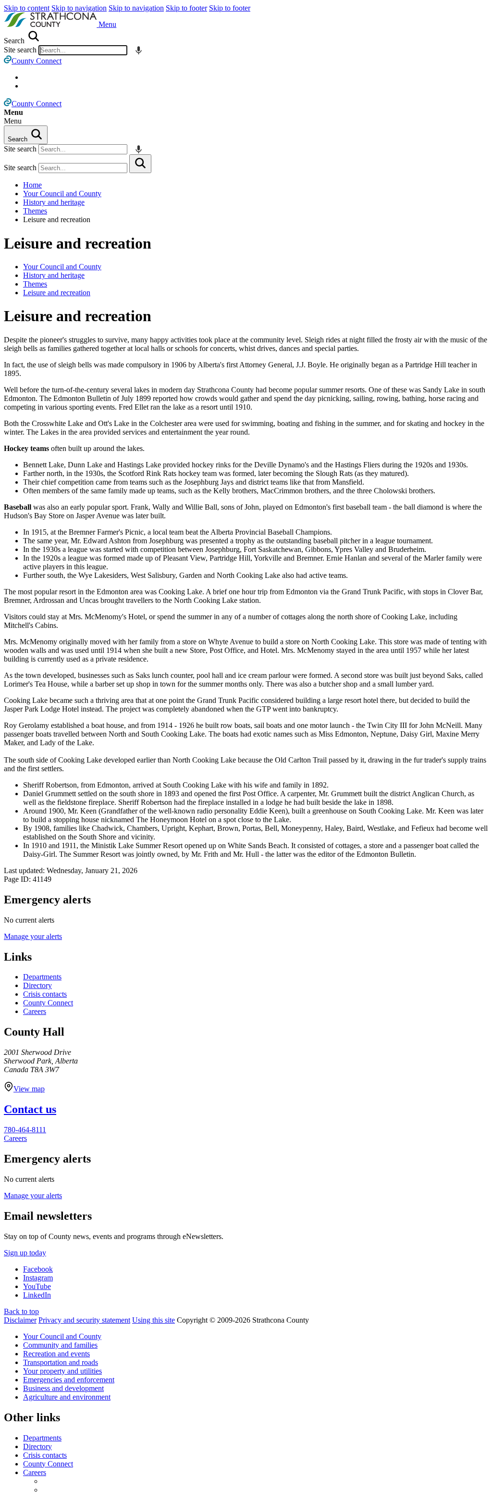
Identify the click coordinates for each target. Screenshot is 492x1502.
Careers (34, 1011)
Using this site (153, 1320)
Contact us (30, 1109)
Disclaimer (20, 1320)
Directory (37, 985)
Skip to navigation (79, 8)
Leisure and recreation (77, 243)
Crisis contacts (45, 994)
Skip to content (26, 8)
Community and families (60, 1345)
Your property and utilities (62, 1371)
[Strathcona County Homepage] (51, 24)
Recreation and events (56, 1354)
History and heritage (54, 202)
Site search (20, 50)
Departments (42, 977)
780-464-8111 (25, 1130)
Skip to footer (186, 8)
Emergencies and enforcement (68, 1380)
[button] (107, 24)
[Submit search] (140, 163)
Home (32, 185)
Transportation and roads (60, 1362)
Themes (35, 211)
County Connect (48, 1003)
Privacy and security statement (84, 1320)
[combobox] (82, 50)
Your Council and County (62, 193)
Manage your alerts (33, 936)
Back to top (21, 1311)
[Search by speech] (139, 50)
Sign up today (25, 1253)
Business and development (63, 1388)
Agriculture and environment (67, 1397)
